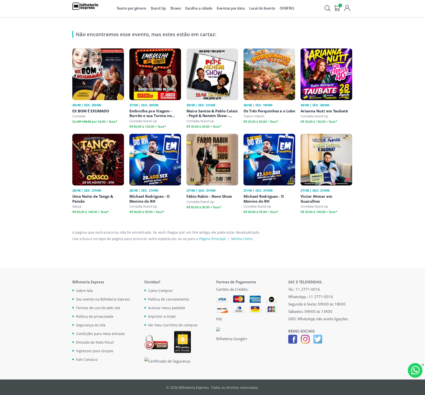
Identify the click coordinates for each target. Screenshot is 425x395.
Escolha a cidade (198, 8)
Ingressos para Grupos (94, 351)
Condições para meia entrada (100, 333)
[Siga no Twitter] (317, 338)
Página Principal (212, 238)
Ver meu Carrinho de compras (173, 325)
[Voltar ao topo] (416, 386)
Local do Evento (262, 8)
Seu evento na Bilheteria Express (103, 299)
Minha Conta (241, 238)
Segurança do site (91, 325)
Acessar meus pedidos (166, 307)
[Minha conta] (347, 7)
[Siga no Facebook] (292, 338)
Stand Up (158, 8)
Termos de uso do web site (98, 307)
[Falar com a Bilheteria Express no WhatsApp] (415, 370)
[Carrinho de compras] (337, 7)
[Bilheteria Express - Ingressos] (85, 6)
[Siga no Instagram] (305, 338)
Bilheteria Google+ (232, 338)
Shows (175, 8)
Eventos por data (231, 8)
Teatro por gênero (131, 8)
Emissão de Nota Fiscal (95, 342)
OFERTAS (287, 8)
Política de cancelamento (168, 299)
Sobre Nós (84, 290)
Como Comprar (160, 290)
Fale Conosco (86, 359)
